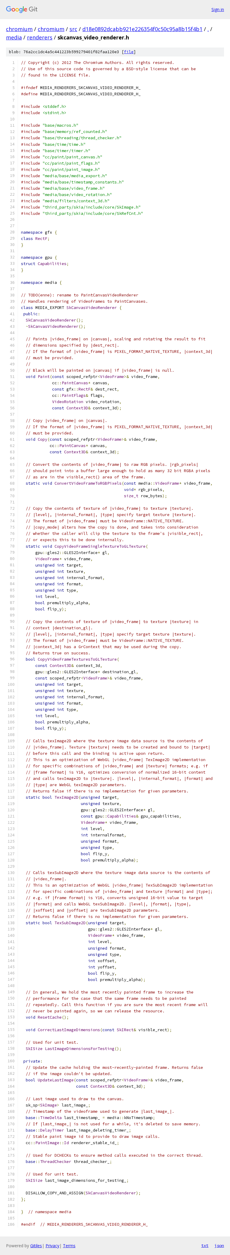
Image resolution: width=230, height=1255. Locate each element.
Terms (69, 1245)
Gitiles (36, 1245)
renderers (39, 37)
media (14, 37)
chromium (19, 29)
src (73, 29)
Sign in (217, 9)
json (219, 1245)
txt (204, 1245)
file (129, 51)
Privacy (52, 1245)
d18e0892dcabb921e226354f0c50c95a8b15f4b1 (142, 29)
